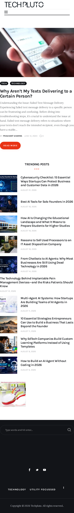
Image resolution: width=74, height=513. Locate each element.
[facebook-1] (30, 470)
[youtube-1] (44, 470)
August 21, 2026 (28, 190)
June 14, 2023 (30, 136)
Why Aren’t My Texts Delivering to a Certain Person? (36, 93)
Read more (10, 145)
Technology (18, 83)
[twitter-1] (37, 470)
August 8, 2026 (28, 351)
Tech (4, 83)
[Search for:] (37, 429)
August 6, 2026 (28, 370)
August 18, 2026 (28, 206)
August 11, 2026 (28, 311)
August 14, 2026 (28, 271)
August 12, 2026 (8, 291)
